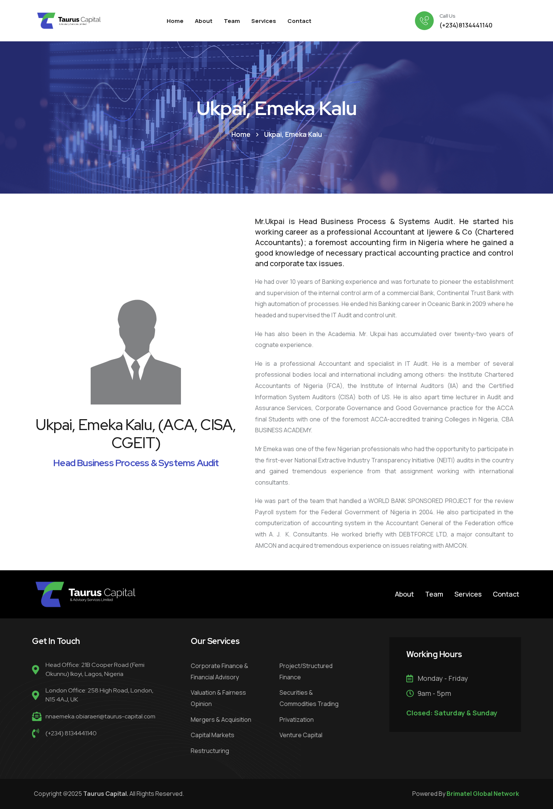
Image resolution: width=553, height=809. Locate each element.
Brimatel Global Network (483, 793)
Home (241, 134)
